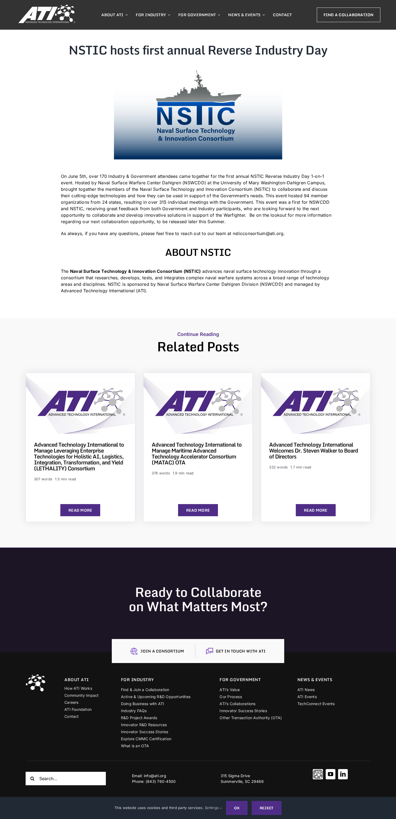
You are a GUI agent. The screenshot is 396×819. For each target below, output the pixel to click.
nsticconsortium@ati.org (258, 233)
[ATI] (318, 774)
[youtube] (330, 774)
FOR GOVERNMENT (240, 679)
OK (236, 808)
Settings (212, 808)
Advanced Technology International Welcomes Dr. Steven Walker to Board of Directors (313, 450)
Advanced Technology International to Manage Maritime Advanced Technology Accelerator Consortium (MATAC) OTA (197, 453)
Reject (266, 808)
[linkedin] (343, 774)
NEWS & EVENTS (314, 679)
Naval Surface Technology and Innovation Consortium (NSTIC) (204, 189)
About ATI (76, 679)
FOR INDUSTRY (137, 679)
